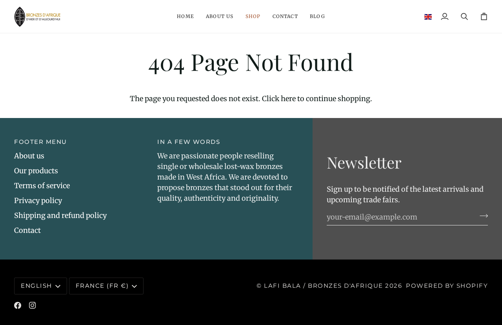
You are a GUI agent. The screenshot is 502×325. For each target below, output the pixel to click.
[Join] (481, 216)
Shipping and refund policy (60, 215)
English (36, 285)
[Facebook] (17, 305)
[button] (185, 16)
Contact (27, 230)
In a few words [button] (188, 141)
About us (29, 155)
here (288, 98)
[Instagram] (32, 305)
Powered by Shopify (447, 285)
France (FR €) (102, 285)
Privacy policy (38, 200)
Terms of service (42, 185)
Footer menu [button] (40, 141)
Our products (36, 170)
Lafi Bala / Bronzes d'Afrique (323, 285)
